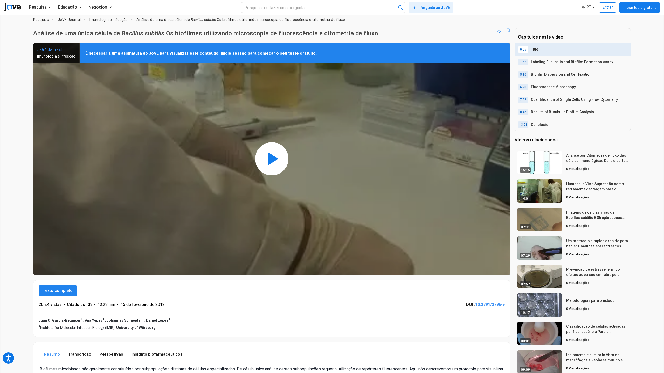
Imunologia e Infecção (108, 20)
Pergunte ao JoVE (434, 7)
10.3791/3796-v (490, 304)
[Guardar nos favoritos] (508, 30)
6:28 (523, 87)
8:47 (523, 112)
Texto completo (58, 290)
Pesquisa (41, 20)
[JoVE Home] (12, 7)
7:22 (523, 100)
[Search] (400, 7)
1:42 (523, 62)
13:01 (523, 124)
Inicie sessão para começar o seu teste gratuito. (269, 53)
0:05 (523, 49)
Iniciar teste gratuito (639, 7)
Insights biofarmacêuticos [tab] (157, 354)
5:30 (523, 74)
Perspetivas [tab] (111, 354)
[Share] (499, 30)
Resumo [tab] (52, 354)
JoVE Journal (69, 20)
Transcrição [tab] (79, 354)
